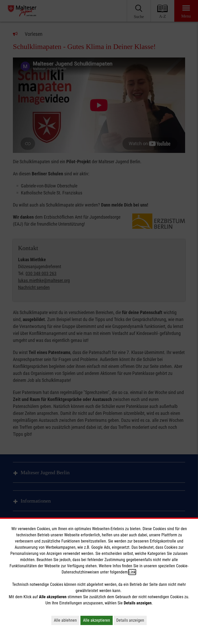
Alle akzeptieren (96, 620)
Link (132, 572)
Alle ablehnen (65, 620)
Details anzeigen (130, 620)
